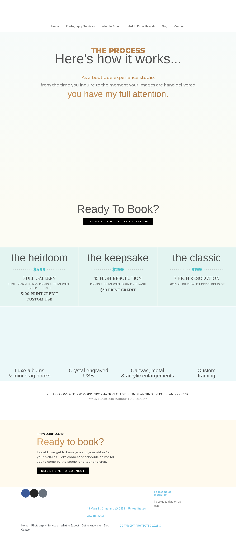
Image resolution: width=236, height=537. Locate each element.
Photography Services (80, 26)
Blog (164, 26)
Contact (179, 26)
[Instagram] (34, 493)
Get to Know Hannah (141, 26)
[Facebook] (25, 493)
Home (55, 26)
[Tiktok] (43, 493)
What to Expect (111, 26)
